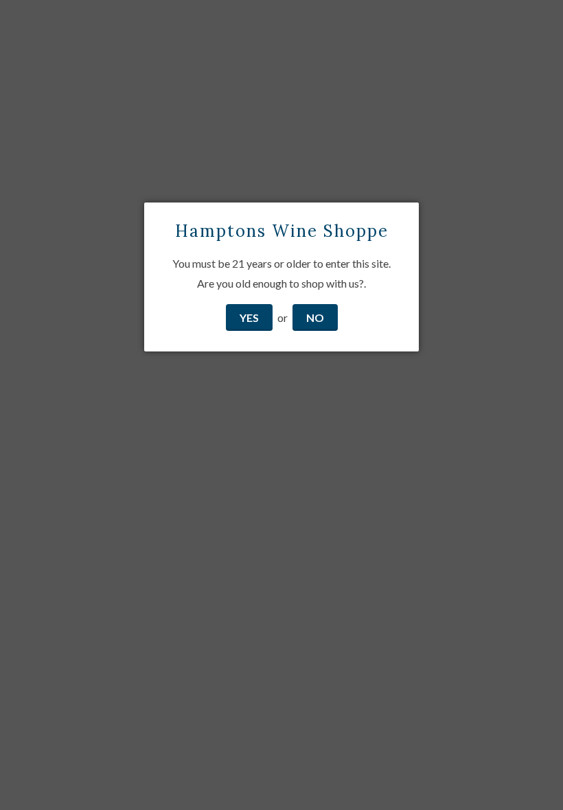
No (315, 317)
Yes (249, 317)
